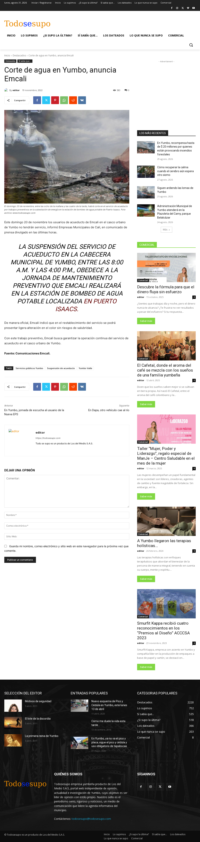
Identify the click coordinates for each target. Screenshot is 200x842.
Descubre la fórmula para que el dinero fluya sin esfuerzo (165, 289)
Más (165, 229)
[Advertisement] (96, 22)
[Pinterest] (55, 100)
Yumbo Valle (85, 368)
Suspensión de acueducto (61, 368)
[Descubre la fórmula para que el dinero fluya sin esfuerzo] (166, 267)
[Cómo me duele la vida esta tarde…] (79, 725)
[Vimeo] (188, 8)
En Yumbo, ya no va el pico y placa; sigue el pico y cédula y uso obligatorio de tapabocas (109, 742)
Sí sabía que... (25, 61)
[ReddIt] (73, 100)
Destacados (19, 55)
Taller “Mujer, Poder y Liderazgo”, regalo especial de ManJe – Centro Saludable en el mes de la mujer (166, 456)
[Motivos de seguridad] (13, 705)
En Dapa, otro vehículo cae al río (108, 410)
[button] (191, 45)
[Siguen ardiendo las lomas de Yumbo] (146, 192)
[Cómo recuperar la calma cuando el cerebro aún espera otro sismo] (146, 172)
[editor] (6, 90)
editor (16, 90)
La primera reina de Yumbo (41, 736)
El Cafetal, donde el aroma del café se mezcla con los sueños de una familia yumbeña (165, 370)
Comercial (143, 280)
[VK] (82, 100)
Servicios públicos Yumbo (29, 368)
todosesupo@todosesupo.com (91, 819)
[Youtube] (193, 8)
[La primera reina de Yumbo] (13, 740)
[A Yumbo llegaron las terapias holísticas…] (166, 521)
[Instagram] (177, 8)
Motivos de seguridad (38, 701)
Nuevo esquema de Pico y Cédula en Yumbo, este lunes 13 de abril (109, 705)
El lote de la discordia (38, 718)
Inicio (7, 55)
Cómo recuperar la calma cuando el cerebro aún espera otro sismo (175, 171)
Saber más (146, 321)
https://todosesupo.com (48, 438)
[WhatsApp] (64, 100)
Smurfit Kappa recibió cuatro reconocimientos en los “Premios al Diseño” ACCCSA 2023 (163, 630)
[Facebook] (172, 8)
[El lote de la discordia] (13, 723)
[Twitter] (182, 8)
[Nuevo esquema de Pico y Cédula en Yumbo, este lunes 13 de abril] (79, 705)
